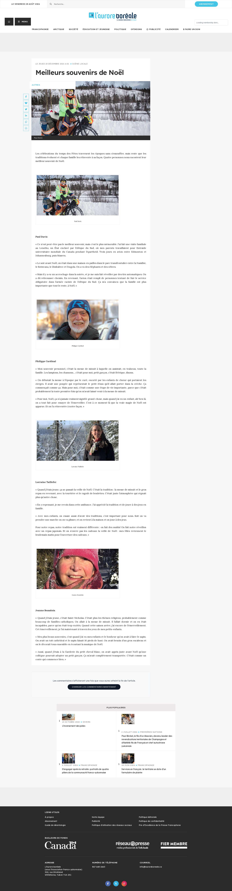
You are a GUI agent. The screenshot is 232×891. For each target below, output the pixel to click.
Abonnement (206, 4)
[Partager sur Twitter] (26, 109)
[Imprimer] (26, 128)
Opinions (136, 29)
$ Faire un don (191, 29)
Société (73, 29)
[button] (23, 22)
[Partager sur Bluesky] (26, 103)
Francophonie (40, 29)
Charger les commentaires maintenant (94, 687)
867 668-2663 (98, 867)
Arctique (58, 29)
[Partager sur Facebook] (26, 96)
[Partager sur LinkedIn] (26, 115)
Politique (120, 29)
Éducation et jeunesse (96, 29)
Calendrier (172, 29)
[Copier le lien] (26, 122)
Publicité (155, 29)
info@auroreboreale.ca (151, 867)
